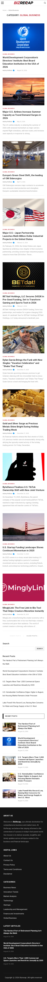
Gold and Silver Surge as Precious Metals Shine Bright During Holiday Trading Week (21, 426)
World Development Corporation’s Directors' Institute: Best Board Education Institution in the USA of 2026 (23, 673)
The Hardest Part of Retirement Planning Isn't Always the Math (23, 662)
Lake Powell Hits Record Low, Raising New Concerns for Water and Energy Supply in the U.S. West (23, 704)
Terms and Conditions (12, 869)
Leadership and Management (15, 909)
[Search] (45, 2)
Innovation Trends (10, 892)
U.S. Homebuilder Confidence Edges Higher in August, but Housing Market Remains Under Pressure (23, 694)
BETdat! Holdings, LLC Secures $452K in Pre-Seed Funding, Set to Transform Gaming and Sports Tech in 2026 (23, 299)
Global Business (30, 15)
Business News (9, 887)
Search (6, 643)
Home (4, 10)
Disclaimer (7, 874)
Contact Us (8, 860)
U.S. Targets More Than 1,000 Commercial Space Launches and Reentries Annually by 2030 (21, 683)
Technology (8, 900)
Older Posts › (32, 636)
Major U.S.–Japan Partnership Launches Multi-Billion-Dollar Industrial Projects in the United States (23, 236)
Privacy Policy (9, 865)
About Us (7, 856)
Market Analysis (10, 896)
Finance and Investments (13, 914)
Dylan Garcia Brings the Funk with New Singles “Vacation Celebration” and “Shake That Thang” (22, 363)
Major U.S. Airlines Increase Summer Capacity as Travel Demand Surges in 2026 (22, 115)
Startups (6, 905)
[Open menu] (2, 3)
